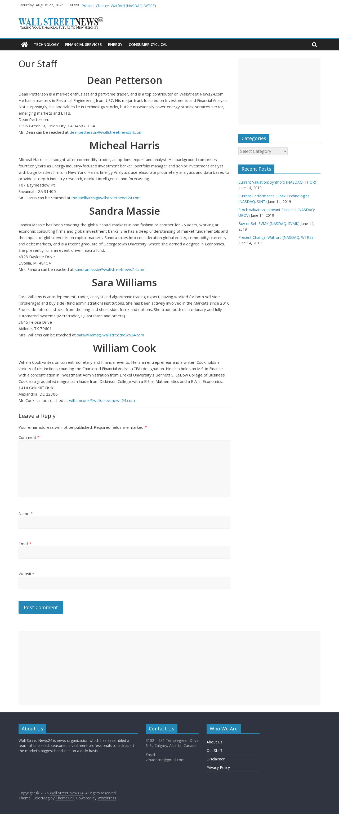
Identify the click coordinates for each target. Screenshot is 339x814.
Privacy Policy (218, 767)
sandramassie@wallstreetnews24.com (110, 269)
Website (26, 573)
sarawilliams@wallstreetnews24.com (110, 334)
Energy (115, 44)
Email (25, 543)
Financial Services (83, 44)
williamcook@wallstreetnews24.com (102, 400)
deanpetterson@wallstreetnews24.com (106, 132)
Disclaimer (216, 758)
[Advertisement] (279, 91)
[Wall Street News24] (24, 44)
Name (26, 513)
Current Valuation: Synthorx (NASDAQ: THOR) (277, 182)
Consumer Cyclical (148, 44)
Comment (29, 437)
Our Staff (214, 750)
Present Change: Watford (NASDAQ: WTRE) (275, 237)
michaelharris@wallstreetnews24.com (106, 197)
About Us (214, 741)
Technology (46, 44)
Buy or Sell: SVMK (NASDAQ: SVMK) (112, 3)
